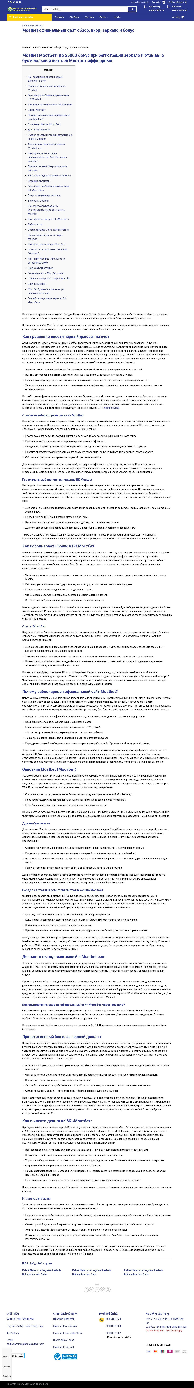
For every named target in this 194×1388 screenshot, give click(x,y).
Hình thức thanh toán (63, 1319)
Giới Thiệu (74, 17)
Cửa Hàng (89, 17)
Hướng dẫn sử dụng (63, 1340)
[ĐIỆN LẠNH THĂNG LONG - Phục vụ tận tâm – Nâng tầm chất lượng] (22, 9)
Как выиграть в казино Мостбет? (47, 244)
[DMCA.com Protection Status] (16, 1355)
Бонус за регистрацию (40, 268)
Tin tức (103, 17)
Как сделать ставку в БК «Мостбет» (48, 219)
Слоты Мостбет (36, 109)
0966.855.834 (113, 1319)
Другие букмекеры (39, 129)
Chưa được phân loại (32, 26)
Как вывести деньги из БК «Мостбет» (49, 175)
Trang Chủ (59, 17)
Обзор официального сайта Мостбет (48, 229)
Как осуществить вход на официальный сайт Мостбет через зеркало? (47, 157)
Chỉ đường (6, 1357)
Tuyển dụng (13, 1333)
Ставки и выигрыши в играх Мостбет (49, 278)
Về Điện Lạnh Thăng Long (20, 1319)
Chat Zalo (6, 1366)
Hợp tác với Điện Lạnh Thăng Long (25, 1326)
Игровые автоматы (39, 180)
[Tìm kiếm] (132, 9)
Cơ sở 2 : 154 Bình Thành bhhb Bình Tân (166, 1326)
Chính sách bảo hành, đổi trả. (68, 1333)
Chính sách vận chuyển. (65, 1326)
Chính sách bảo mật (63, 1347)
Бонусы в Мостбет (38, 200)
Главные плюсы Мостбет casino (46, 273)
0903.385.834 (113, 1326)
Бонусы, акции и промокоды (44, 195)
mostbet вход (111, 407)
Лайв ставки (35, 224)
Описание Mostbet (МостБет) (44, 124)
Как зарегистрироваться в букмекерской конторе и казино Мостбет (46, 210)
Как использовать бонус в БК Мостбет (50, 104)
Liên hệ (117, 17)
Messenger (7, 1376)
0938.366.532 (113, 1333)
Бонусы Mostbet (37, 283)
